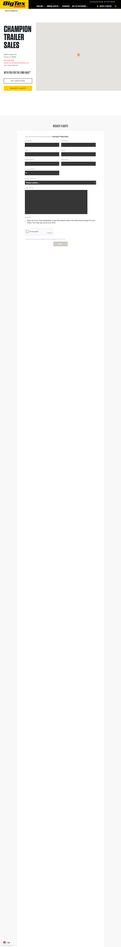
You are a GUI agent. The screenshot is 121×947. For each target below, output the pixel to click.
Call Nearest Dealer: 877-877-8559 (102, 2)
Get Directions (18, 81)
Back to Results (11, 11)
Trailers (39, 6)
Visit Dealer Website (11, 65)
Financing (66, 6)
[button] (53, 6)
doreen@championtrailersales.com (16, 63)
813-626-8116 (9, 60)
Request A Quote (18, 88)
